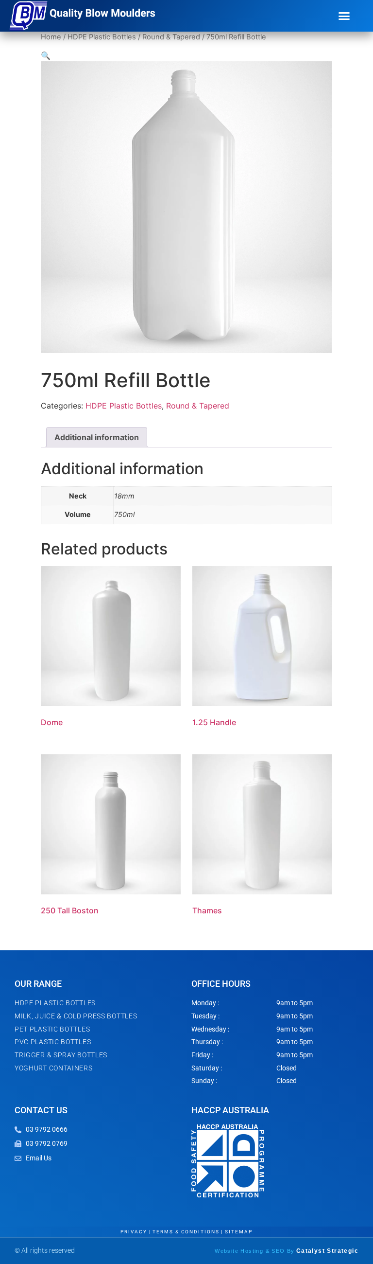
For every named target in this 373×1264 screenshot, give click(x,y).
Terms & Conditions (186, 1231)
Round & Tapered (171, 37)
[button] (344, 16)
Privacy (133, 1231)
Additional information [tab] (96, 437)
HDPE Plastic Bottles (102, 37)
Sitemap (238, 1231)
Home (51, 37)
